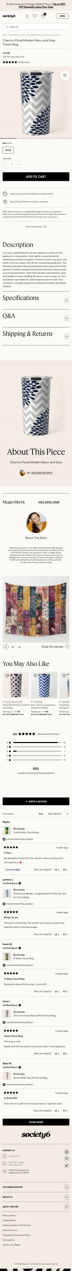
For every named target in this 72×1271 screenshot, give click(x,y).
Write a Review (43, 802)
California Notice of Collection (17, 1225)
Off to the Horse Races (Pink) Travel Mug (34, 1015)
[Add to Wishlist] (7, 675)
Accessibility (9, 1239)
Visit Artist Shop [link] (49, 502)
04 (63, 138)
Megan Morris (42, 473)
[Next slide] (66, 486)
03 (45, 138)
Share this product (34, 226)
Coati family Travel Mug (26, 832)
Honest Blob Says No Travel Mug (30, 1077)
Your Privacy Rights (11, 1244)
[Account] (27, 16)
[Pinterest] (66, 1159)
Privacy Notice (9, 1215)
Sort (41, 813)
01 (6, 647)
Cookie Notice (9, 1220)
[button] (16, 62)
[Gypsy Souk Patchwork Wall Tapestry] (36, 609)
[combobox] (36, 26)
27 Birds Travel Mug (23, 958)
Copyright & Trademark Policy (16, 1235)
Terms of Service (10, 1230)
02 (26, 138)
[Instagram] (66, 1152)
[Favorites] (35, 16)
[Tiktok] (66, 1165)
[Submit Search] (7, 26)
